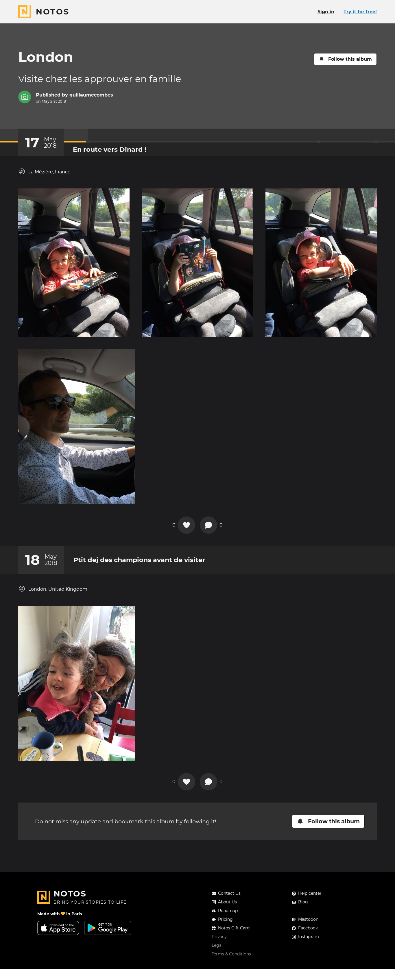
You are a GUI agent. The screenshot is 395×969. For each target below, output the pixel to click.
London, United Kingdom (57, 589)
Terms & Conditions (231, 954)
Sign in (326, 11)
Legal (217, 945)
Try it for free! (360, 11)
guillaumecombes (91, 95)
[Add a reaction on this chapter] (186, 525)
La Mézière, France (49, 172)
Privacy (219, 936)
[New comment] (208, 525)
